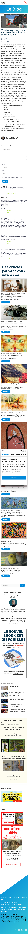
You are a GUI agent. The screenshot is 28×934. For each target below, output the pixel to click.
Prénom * (4, 164)
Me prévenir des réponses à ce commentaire (14, 177)
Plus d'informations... (15, 724)
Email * (3, 158)
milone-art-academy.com (12, 907)
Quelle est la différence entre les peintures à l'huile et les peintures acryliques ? (16, 694)
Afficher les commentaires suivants (14, 262)
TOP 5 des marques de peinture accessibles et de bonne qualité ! (17, 711)
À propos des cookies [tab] (21, 454)
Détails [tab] (12, 454)
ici (20, 55)
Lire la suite (5, 302)
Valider (5, 181)
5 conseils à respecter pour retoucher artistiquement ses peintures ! (12, 567)
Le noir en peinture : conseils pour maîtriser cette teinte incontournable (12, 322)
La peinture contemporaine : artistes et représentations (13, 540)
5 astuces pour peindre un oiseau (11, 510)
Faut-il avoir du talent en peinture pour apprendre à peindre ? (13, 294)
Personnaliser (13, 482)
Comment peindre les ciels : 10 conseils (13, 488)
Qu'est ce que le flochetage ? (10, 384)
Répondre (9, 191)
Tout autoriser (14, 477)
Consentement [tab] (5, 454)
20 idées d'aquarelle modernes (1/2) (12, 412)
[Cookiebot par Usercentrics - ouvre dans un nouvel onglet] (20, 451)
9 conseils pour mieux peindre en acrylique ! (16, 700)
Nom (3, 170)
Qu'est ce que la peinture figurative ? (12, 353)
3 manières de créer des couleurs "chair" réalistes (15, 687)
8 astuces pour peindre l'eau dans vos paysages (16, 705)
